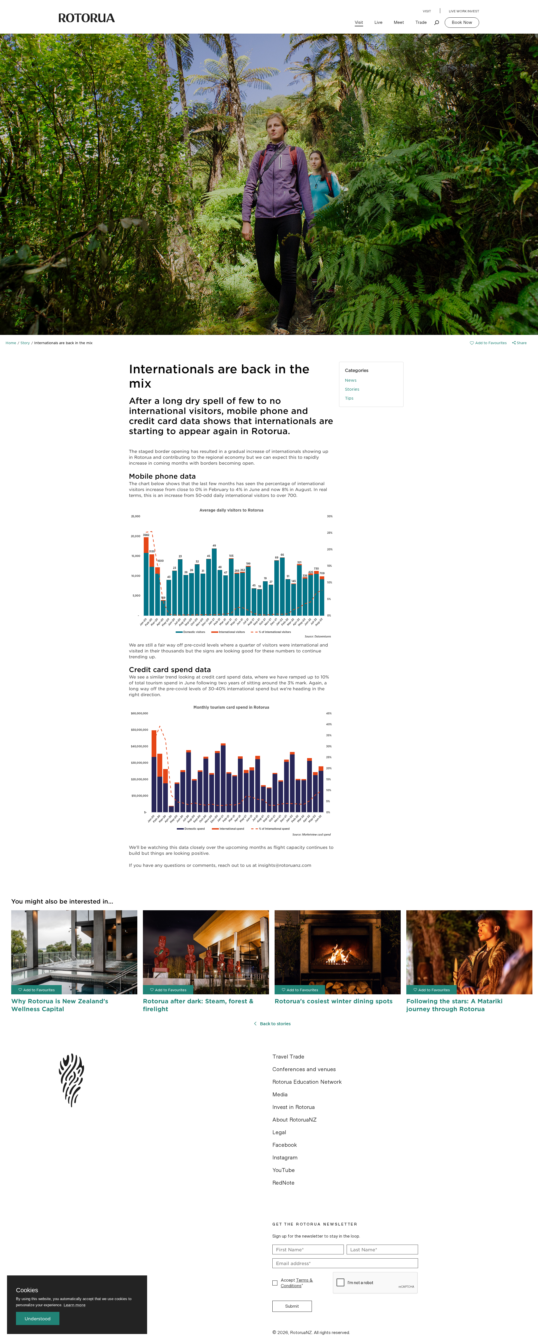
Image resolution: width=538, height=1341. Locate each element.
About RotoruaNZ (294, 1120)
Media (279, 1094)
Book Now (462, 22)
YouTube (283, 1170)
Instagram (285, 1158)
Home (11, 342)
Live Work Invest (464, 11)
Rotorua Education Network (307, 1082)
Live (378, 22)
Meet (399, 22)
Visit (427, 11)
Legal (279, 1132)
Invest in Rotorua (293, 1107)
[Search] (436, 22)
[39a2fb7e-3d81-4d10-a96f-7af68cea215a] (488, 343)
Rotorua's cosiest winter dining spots (334, 1000)
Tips (349, 397)
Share (521, 342)
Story (25, 342)
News (350, 380)
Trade (421, 22)
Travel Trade (288, 1057)
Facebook (284, 1145)
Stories (352, 389)
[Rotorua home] (87, 17)
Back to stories (275, 1023)
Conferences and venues (304, 1069)
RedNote (283, 1183)
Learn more (74, 1304)
